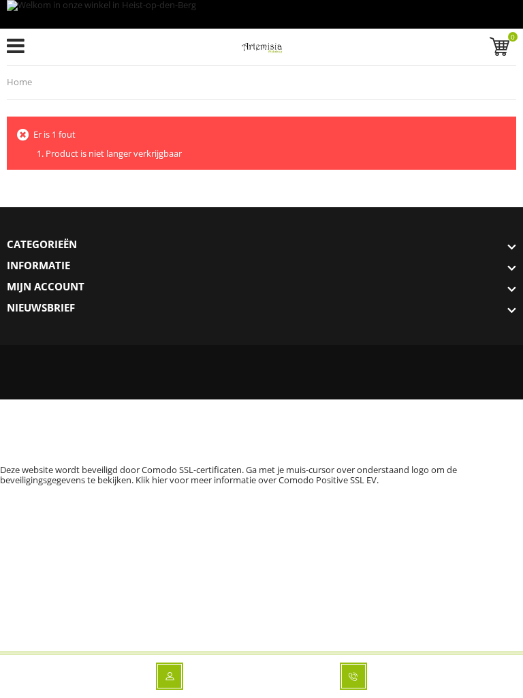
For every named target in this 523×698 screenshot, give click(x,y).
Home (19, 82)
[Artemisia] (262, 50)
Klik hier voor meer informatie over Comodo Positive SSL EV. (257, 480)
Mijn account (45, 286)
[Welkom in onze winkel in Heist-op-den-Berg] (261, 14)
